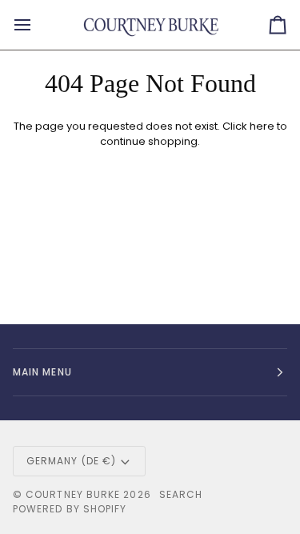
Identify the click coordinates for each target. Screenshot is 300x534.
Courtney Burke (73, 494)
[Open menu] (37, 25)
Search (180, 494)
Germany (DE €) (71, 461)
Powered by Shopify (69, 509)
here (262, 126)
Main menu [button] (42, 372)
